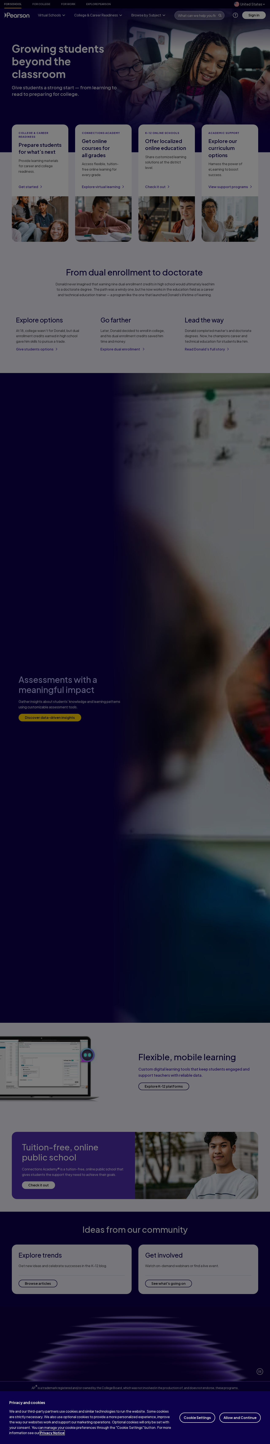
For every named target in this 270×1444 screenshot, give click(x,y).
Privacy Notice (52, 1433)
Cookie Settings (197, 1417)
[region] (135, 1417)
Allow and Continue (240, 1417)
